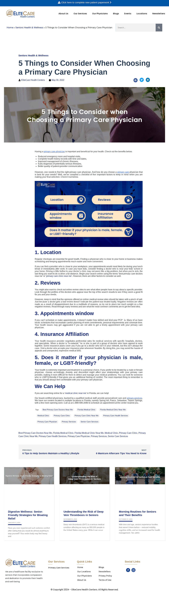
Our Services (80, 13)
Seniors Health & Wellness (29, 27)
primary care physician (47, 422)
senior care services (89, 422)
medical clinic (43, 416)
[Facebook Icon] (128, 570)
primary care (123, 172)
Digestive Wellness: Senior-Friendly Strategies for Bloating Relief (28, 515)
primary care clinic (62, 416)
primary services (69, 422)
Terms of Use (105, 580)
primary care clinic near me (86, 416)
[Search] (159, 27)
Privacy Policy (105, 576)
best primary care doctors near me (58, 410)
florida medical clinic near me (113, 410)
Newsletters (158, 13)
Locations (142, 13)
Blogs (116, 13)
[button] (135, 80)
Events (127, 13)
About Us (63, 13)
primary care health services (115, 416)
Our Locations (84, 571)
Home (10, 27)
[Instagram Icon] (133, 570)
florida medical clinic (86, 410)
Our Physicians (100, 13)
